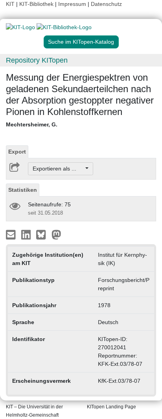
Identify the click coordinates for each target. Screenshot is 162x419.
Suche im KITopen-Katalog (81, 42)
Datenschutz (106, 4)
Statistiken (22, 190)
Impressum (72, 4)
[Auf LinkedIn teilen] (27, 234)
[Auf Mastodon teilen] (56, 234)
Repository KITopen (37, 60)
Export (17, 151)
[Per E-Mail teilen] (11, 234)
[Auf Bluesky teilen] (43, 234)
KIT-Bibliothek (37, 4)
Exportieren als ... (58, 168)
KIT (10, 4)
